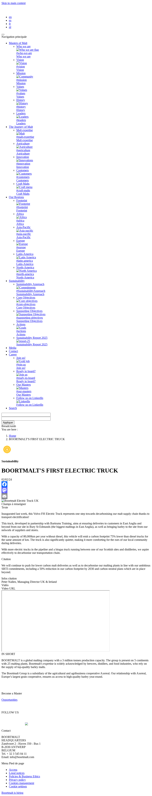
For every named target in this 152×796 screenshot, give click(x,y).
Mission (21, 73)
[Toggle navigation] (2, 34)
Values (20, 86)
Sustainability (17, 280)
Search (13, 408)
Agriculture (23, 143)
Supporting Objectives (29, 311)
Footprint (21, 200)
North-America (25, 267)
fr (10, 23)
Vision (20, 59)
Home (12, 435)
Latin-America (24, 254)
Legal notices (16, 773)
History (20, 100)
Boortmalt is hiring (12, 792)
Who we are (23, 46)
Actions (20, 324)
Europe (20, 240)
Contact (13, 351)
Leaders (21, 113)
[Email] (76, 496)
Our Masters (23, 384)
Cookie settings (18, 786)
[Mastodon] (76, 490)
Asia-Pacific (23, 227)
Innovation (22, 156)
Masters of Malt (18, 43)
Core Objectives (25, 297)
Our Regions (16, 197)
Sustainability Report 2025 (31, 337)
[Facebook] (76, 484)
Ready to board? (26, 371)
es (10, 20)
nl (10, 27)
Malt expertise (24, 130)
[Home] (29, 10)
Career (13, 354)
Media (12, 347)
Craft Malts (22, 183)
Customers (22, 170)
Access (13, 769)
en (10, 17)
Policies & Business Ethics (24, 776)
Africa (20, 213)
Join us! (20, 357)
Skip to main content (13, 3)
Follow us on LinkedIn (29, 398)
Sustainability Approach (30, 284)
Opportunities (9, 699)
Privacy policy (17, 779)
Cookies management (21, 783)
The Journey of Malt (21, 126)
